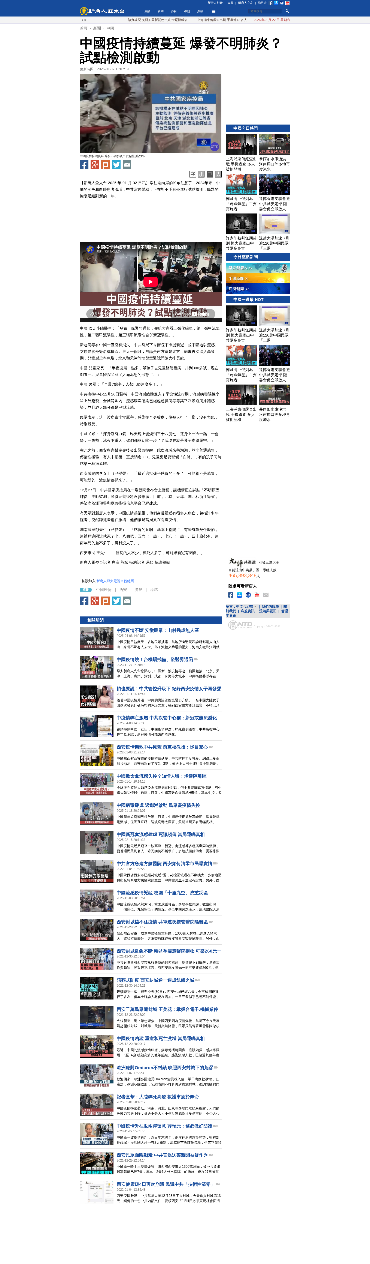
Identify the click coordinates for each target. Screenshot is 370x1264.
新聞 (161, 11)
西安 (123, 590)
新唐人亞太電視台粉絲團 (115, 581)
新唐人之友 (245, 3)
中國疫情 (104, 590)
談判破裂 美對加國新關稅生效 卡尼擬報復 (121, 20)
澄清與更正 (267, 611)
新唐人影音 (215, 3)
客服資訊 (248, 611)
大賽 (230, 3)
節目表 (262, 3)
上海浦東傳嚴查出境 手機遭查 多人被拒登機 (192, 20)
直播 (147, 11)
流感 (154, 590)
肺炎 (138, 590)
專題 (187, 11)
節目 (174, 11)
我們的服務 (270, 606)
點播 (200, 11)
